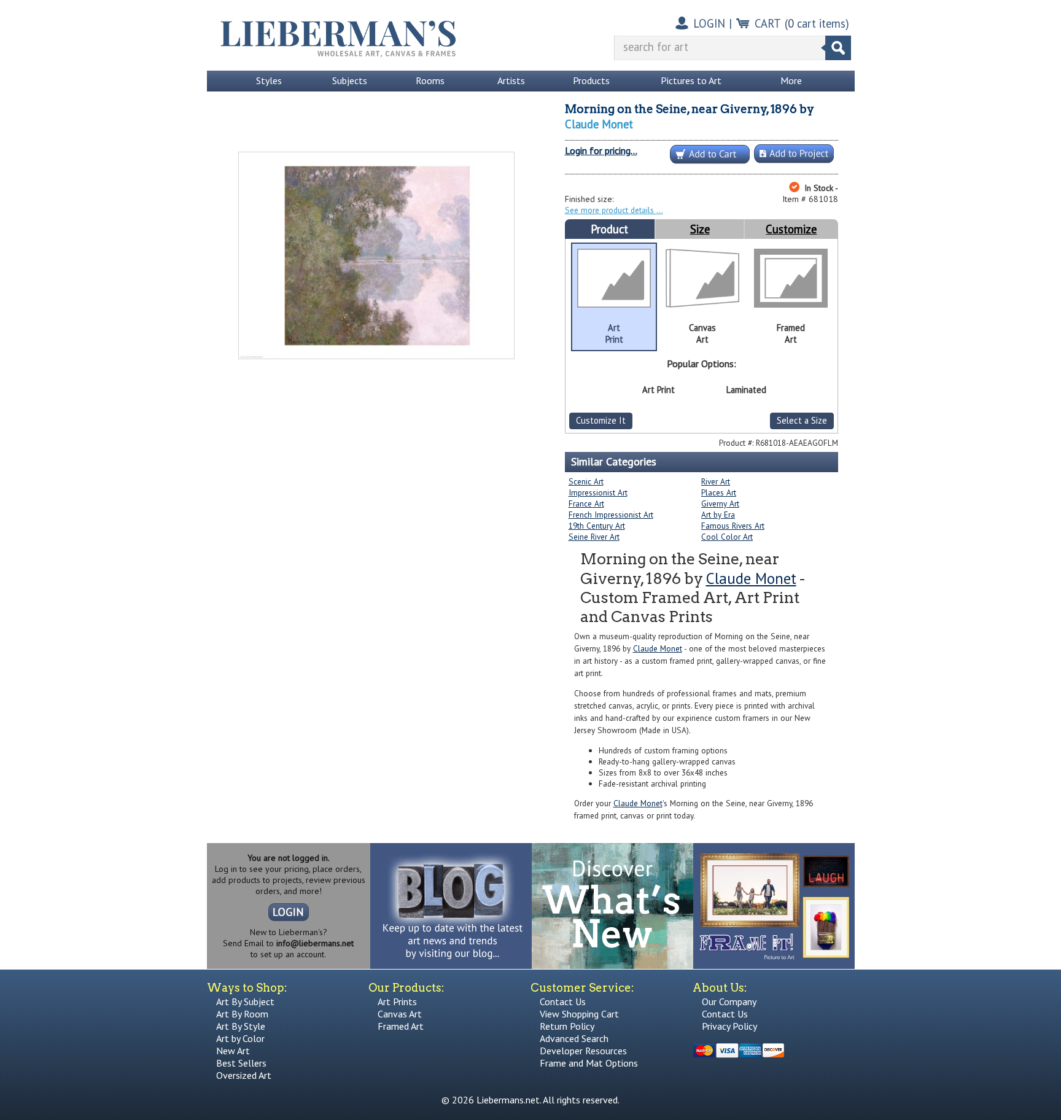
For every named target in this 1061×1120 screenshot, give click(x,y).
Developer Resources (583, 1050)
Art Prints (397, 1001)
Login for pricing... (601, 150)
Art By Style (240, 1026)
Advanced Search (574, 1038)
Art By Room (242, 1014)
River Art (715, 481)
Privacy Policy (729, 1026)
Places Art (718, 492)
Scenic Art (586, 481)
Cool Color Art (727, 536)
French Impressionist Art (611, 514)
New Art (233, 1050)
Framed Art (401, 1026)
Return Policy (567, 1026)
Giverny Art (720, 503)
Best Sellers (241, 1063)
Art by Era (718, 514)
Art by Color (240, 1038)
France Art (586, 503)
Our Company (729, 1001)
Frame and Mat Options (589, 1063)
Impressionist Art (598, 492)
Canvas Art (400, 1014)
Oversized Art (243, 1075)
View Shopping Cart (579, 1014)
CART (768, 23)
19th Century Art (597, 525)
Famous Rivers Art (732, 525)
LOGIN (709, 23)
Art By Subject (245, 1001)
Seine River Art (594, 536)
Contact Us (563, 1001)
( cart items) (817, 23)
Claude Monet (599, 124)
